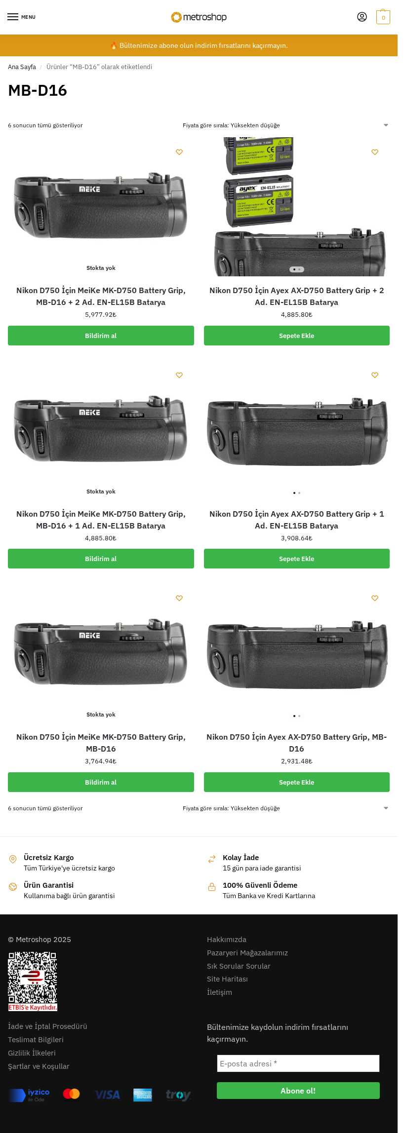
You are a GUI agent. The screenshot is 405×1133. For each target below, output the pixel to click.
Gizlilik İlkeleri (32, 1052)
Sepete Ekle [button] (296, 335)
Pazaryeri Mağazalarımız (247, 952)
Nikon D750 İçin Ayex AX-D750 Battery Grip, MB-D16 (296, 743)
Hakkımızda (226, 939)
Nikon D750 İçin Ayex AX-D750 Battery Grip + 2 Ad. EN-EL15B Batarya (296, 296)
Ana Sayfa (22, 67)
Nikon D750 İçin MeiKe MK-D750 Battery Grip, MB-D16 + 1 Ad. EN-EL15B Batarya (101, 519)
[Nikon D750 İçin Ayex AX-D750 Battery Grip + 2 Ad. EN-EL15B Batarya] (297, 206)
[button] (382, 17)
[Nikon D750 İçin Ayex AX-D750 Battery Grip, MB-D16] (297, 652)
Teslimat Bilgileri (36, 1039)
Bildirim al (101, 335)
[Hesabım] (362, 17)
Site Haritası (227, 978)
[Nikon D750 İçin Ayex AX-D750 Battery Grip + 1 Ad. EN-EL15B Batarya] (297, 429)
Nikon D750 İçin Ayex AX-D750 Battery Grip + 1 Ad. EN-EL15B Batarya (296, 519)
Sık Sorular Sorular (239, 966)
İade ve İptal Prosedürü (47, 1026)
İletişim (219, 992)
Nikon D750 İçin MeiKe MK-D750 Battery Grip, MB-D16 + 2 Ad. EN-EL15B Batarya (101, 296)
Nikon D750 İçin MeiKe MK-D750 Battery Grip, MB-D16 (101, 743)
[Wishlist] (179, 152)
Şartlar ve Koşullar (39, 1066)
